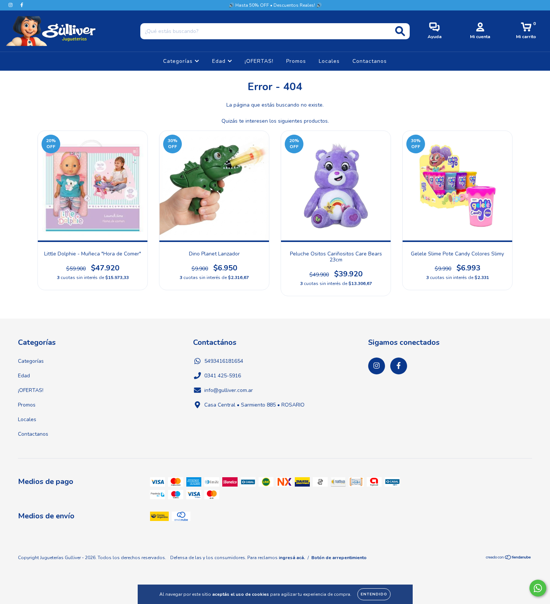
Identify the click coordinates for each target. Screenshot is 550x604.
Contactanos (369, 61)
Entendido (374, 594)
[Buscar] (400, 31)
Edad (219, 61)
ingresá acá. (292, 558)
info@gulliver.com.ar (228, 390)
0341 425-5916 (222, 375)
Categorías (179, 61)
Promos (296, 61)
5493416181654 (223, 361)
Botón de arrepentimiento (339, 558)
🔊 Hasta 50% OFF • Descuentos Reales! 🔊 (275, 5)
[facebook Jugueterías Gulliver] (22, 5)
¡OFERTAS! (259, 61)
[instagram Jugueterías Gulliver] (11, 5)
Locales (329, 61)
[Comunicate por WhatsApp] (537, 588)
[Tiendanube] (508, 558)
